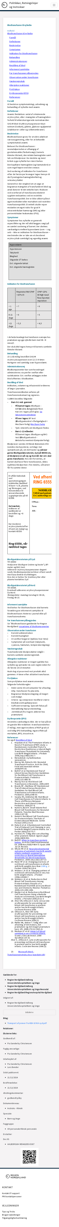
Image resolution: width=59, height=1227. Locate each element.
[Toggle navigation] (54, 5)
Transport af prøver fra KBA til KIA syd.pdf (27, 1023)
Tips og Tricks (8, 1211)
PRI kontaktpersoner (12, 1196)
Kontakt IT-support (11, 1193)
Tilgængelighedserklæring (14, 1218)
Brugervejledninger (11, 1214)
